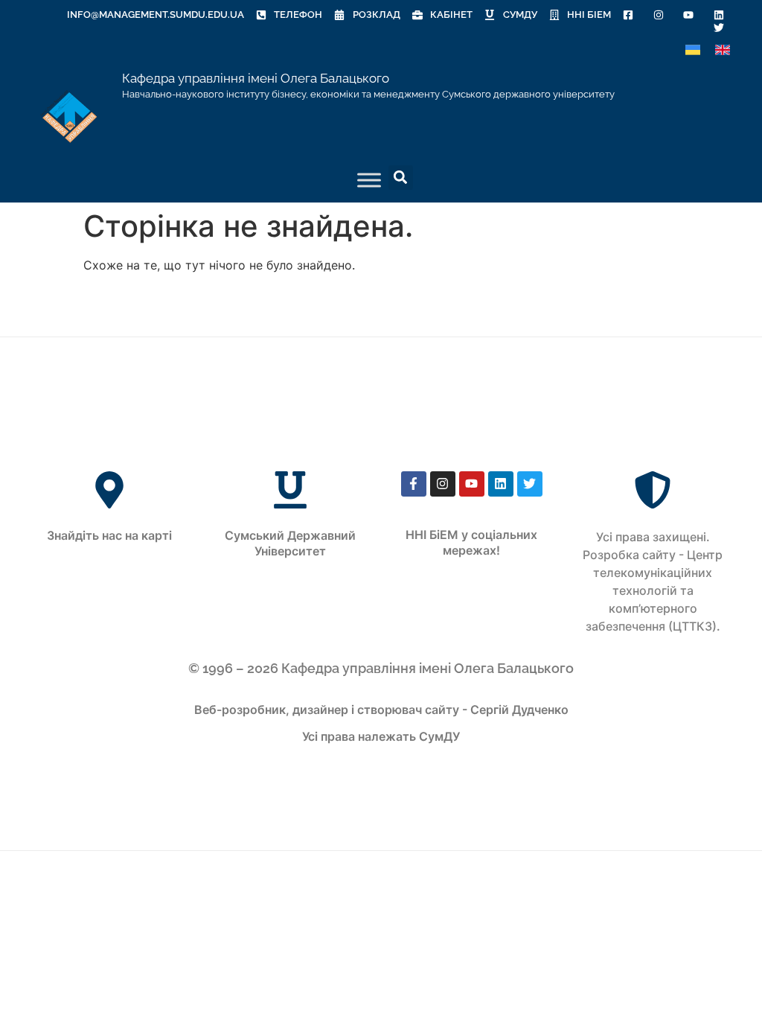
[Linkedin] (500, 484)
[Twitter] (529, 484)
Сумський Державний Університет (290, 543)
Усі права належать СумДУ (381, 736)
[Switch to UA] (693, 50)
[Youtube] (471, 484)
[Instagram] (442, 484)
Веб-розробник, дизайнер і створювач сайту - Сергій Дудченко (381, 709)
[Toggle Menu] (369, 180)
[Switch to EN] (722, 50)
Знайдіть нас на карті (109, 535)
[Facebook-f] (413, 484)
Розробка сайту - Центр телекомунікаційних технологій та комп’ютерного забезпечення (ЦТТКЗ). (653, 590)
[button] (400, 177)
